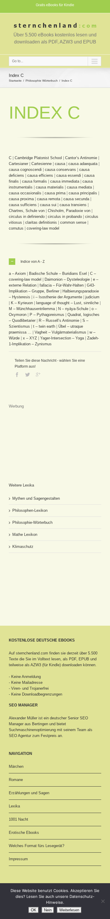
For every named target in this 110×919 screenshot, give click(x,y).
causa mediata (79, 187)
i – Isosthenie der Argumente (57, 297)
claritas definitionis (41, 222)
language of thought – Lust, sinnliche (67, 303)
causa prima (55, 193)
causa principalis (83, 193)
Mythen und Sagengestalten (36, 498)
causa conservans (60, 169)
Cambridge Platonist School (38, 158)
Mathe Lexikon (24, 534)
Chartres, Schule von (27, 210)
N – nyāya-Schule (73, 309)
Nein (48, 910)
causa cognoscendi (25, 169)
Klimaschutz (22, 546)
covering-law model (43, 228)
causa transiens (73, 205)
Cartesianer (18, 163)
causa (60, 163)
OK (33, 910)
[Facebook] (17, 374)
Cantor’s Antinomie (81, 158)
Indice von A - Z (33, 262)
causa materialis (50, 187)
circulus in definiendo (27, 216)
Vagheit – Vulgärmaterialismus (60, 332)
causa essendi (68, 175)
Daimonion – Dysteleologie (67, 279)
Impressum (18, 859)
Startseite (15, 80)
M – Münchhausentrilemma (32, 309)
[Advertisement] (38, 438)
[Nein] (103, 901)
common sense (73, 222)
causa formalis (34, 181)
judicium (92, 297)
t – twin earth (44, 326)
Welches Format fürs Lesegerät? (36, 846)
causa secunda (76, 199)
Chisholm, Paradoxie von (69, 210)
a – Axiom (17, 273)
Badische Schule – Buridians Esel (58, 273)
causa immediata (64, 181)
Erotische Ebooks (24, 832)
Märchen (16, 766)
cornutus (16, 228)
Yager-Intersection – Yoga (62, 338)
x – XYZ (30, 338)
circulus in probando (65, 216)
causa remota (48, 199)
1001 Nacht (18, 819)
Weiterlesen (69, 910)
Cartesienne (41, 163)
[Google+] (38, 374)
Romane (16, 779)
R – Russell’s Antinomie (59, 320)
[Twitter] (27, 374)
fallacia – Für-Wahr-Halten (62, 285)
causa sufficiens (23, 205)
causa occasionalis (25, 193)
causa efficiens (40, 175)
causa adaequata (82, 163)
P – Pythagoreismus (47, 314)
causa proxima (21, 199)
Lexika (14, 806)
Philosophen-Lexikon (30, 510)
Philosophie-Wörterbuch (32, 522)
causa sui (48, 205)
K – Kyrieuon (22, 303)
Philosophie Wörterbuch (42, 80)
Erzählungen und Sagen (29, 793)
